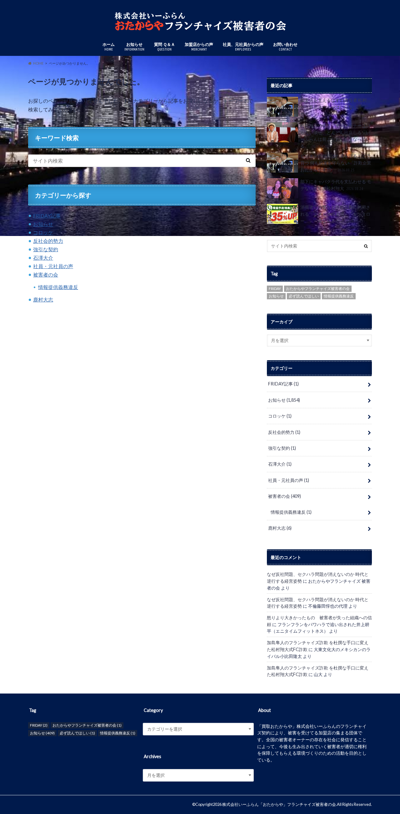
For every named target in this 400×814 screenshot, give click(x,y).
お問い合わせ (285, 46)
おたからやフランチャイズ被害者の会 (318, 288)
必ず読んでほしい (304, 296)
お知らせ (134, 46)
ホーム (108, 46)
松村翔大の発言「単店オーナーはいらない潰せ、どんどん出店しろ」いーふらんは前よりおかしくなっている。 (335, 136)
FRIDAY (275, 288)
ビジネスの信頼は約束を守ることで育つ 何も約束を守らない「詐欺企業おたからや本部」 (335, 162)
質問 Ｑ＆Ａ (164, 46)
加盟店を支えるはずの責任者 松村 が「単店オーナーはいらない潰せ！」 (333, 106)
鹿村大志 (43, 299)
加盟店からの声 (199, 46)
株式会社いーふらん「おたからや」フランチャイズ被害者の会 (279, 804)
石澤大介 (43, 258)
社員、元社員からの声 (243, 46)
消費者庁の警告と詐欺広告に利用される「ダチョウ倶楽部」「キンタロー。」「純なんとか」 (335, 213)
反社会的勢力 (48, 241)
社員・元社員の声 (53, 266)
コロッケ (43, 232)
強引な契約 (45, 249)
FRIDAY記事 (47, 215)
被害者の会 (45, 274)
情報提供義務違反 (58, 287)
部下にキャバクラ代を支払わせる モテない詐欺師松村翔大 (335, 185)
